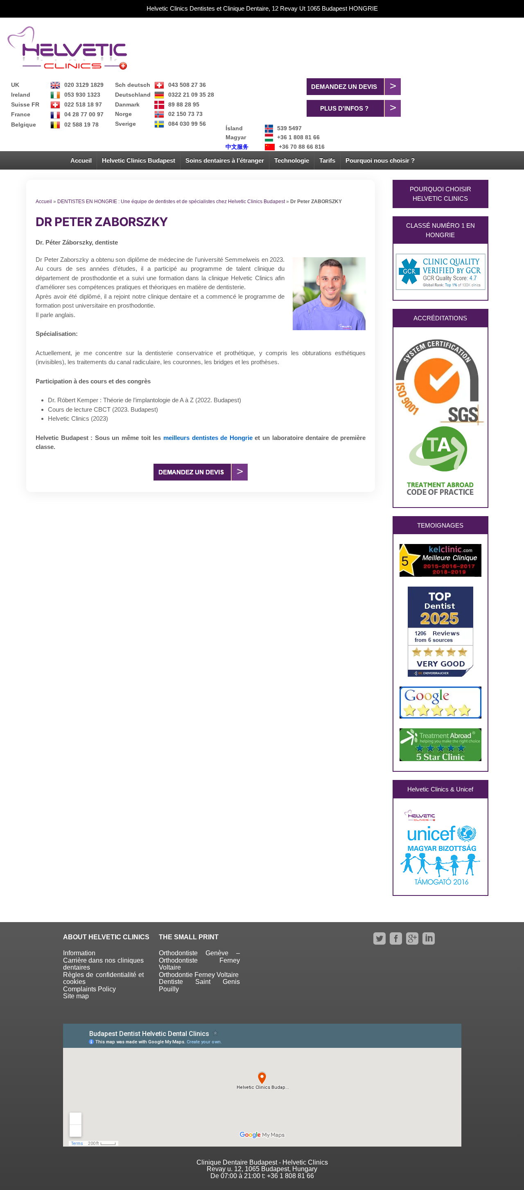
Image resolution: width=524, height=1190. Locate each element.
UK (15, 85)
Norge (123, 114)
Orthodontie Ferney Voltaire (199, 974)
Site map (76, 996)
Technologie (291, 160)
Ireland (20, 94)
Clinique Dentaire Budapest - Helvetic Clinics (262, 1162)
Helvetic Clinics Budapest (138, 160)
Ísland (234, 128)
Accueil (81, 160)
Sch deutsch (132, 85)
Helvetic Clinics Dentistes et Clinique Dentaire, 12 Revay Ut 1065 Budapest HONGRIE (262, 8)
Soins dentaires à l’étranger (224, 160)
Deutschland (133, 94)
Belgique (23, 124)
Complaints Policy (89, 989)
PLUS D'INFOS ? (344, 108)
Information (79, 953)
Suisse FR (25, 104)
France (20, 114)
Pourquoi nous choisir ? (380, 160)
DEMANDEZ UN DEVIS (344, 86)
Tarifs (327, 160)
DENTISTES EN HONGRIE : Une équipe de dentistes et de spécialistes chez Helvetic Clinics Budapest (171, 201)
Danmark (127, 104)
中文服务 (237, 146)
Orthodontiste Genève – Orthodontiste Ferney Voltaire (199, 960)
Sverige (125, 123)
